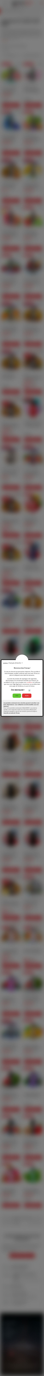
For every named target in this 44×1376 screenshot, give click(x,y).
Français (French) (15, 663)
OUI (16, 696)
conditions (29, 682)
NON (27, 696)
